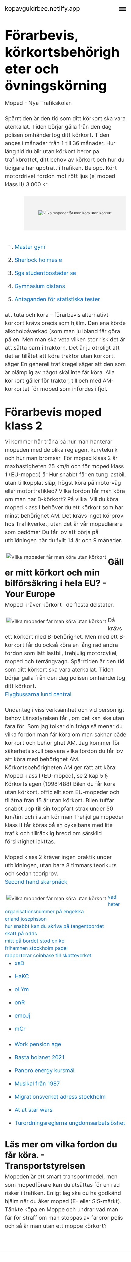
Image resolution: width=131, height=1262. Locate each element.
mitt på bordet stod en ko (35, 941)
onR (20, 1002)
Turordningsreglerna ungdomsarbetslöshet (70, 1123)
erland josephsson (26, 919)
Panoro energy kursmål (44, 1070)
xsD (19, 963)
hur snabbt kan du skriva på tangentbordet (54, 926)
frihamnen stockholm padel (36, 948)
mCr (20, 1028)
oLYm (22, 989)
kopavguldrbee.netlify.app (42, 8)
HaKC (22, 976)
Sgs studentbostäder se (45, 273)
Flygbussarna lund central (38, 694)
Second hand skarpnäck (36, 882)
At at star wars (33, 1110)
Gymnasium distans (40, 286)
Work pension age (38, 1044)
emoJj (22, 1015)
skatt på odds (21, 933)
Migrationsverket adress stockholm (60, 1096)
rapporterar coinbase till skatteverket (48, 955)
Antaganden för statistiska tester (57, 299)
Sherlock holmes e (38, 260)
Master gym (30, 247)
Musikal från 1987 (37, 1083)
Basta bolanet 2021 (39, 1057)
